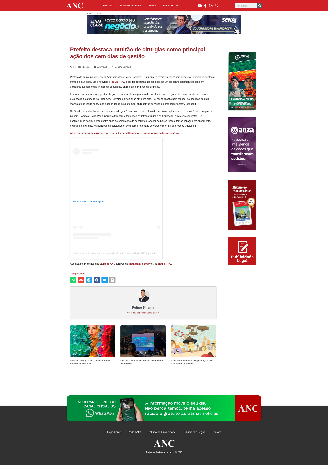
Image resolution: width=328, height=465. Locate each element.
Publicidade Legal (194, 432)
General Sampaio (123, 67)
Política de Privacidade (162, 432)
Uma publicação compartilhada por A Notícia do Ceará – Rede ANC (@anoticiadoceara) (120, 253)
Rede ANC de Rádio (130, 5)
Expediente (114, 432)
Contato (152, 5)
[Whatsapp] (216, 6)
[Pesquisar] (259, 5)
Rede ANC (108, 5)
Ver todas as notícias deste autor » (143, 313)
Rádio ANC (168, 5)
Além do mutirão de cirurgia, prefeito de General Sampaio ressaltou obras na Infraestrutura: (125, 133)
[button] (73, 280)
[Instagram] (211, 6)
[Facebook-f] (205, 6)
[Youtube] (200, 6)
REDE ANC (117, 81)
